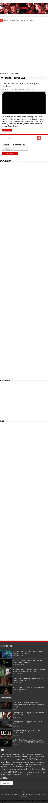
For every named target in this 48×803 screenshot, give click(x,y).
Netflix (18, 767)
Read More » (7, 130)
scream (10, 769)
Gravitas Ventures (10, 760)
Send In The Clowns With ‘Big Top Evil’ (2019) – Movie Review (27, 661)
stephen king (40, 769)
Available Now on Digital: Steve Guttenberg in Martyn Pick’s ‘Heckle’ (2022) (29, 670)
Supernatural (4, 772)
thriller (13, 771)
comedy (30, 754)
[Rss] (24, 792)
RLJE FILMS (29, 767)
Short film (17, 769)
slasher (32, 769)
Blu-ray (18, 754)
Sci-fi (6, 769)
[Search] (39, 138)
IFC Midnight (14, 765)
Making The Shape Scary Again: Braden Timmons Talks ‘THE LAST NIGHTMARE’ (28, 741)
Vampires (38, 772)
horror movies (29, 762)
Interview (34, 765)
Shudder (25, 769)
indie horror (24, 764)
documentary (10, 756)
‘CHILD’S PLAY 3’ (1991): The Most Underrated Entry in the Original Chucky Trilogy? (28, 705)
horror (31, 759)
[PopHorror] (24, 8)
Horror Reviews (40, 762)
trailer (19, 772)
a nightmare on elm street (8, 754)
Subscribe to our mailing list (13, 145)
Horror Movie (20, 762)
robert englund (37, 767)
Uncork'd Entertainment (28, 772)
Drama (17, 756)
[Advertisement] (24, 47)
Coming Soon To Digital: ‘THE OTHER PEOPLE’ (19, 20)
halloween (21, 759)
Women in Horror (20, 774)
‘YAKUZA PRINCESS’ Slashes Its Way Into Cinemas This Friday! (28, 652)
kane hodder (11, 767)
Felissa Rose (23, 756)
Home (4, 73)
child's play (25, 754)
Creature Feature (38, 754)
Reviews (18, 89)
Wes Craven (11, 774)
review (23, 767)
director (3, 756)
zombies (28, 774)
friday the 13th (32, 756)
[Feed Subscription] (47, 78)
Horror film (11, 762)
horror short (5, 765)
